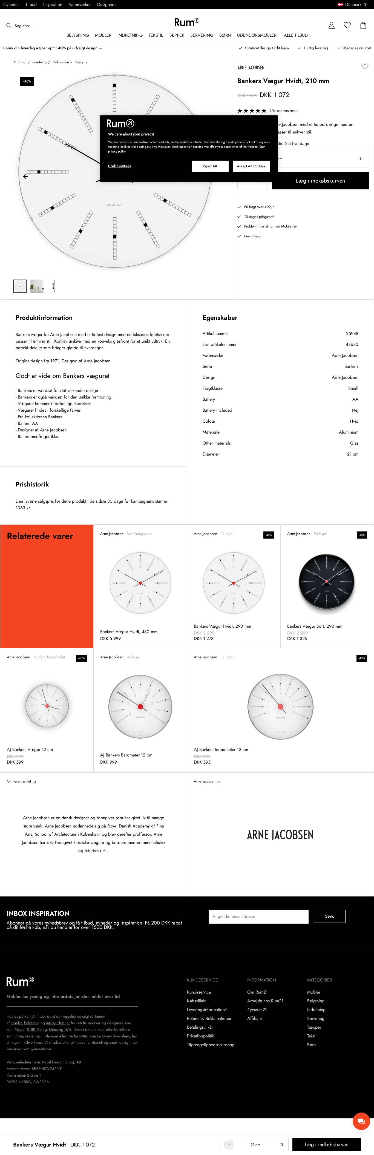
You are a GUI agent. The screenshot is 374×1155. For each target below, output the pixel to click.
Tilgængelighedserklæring (210, 1045)
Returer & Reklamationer (209, 1018)
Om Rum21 (257, 992)
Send (330, 916)
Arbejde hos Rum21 (265, 1001)
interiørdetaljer (58, 1023)
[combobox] (352, 4)
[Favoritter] (347, 25)
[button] (354, 4)
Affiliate (254, 1018)
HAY (67, 1029)
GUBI (31, 1029)
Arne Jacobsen (345, 355)
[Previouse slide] (25, 177)
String (42, 1029)
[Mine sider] (331, 25)
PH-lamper (49, 1036)
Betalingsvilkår (200, 1027)
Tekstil (312, 1036)
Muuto (19, 1029)
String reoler (25, 1036)
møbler (16, 1023)
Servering (315, 1018)
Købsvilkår (196, 1001)
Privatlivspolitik (200, 1036)
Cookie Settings (119, 166)
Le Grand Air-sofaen (113, 1036)
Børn (311, 1045)
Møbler (313, 992)
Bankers (351, 366)
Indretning (316, 1010)
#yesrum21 (257, 1010)
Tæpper (314, 1027)
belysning (31, 1023)
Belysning (315, 1001)
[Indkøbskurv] (363, 25)
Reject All (210, 166)
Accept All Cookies (251, 166)
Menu (53, 1029)
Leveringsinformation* (207, 1010)
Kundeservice (199, 992)
